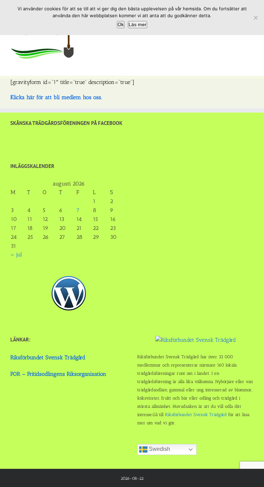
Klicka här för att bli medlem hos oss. (56, 97)
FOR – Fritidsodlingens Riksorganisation (58, 374)
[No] (255, 17)
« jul (16, 254)
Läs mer (137, 24)
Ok (121, 24)
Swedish (158, 449)
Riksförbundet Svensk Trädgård (47, 357)
